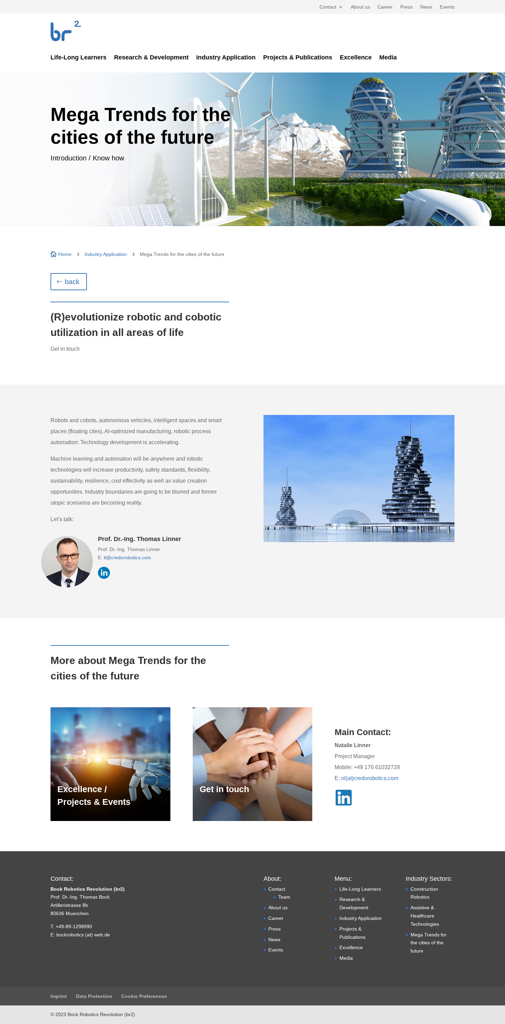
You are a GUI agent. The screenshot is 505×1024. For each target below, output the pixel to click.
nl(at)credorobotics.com (369, 778)
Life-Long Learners (78, 58)
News (426, 7)
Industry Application (226, 58)
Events (447, 7)
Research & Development (151, 58)
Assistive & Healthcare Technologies (425, 916)
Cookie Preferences (144, 996)
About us (360, 7)
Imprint (58, 996)
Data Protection (94, 996)
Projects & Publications (297, 58)
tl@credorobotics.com (127, 557)
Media (388, 58)
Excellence (356, 58)
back (72, 281)
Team (284, 897)
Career (385, 7)
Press (406, 7)
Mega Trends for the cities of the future (429, 943)
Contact (327, 7)
